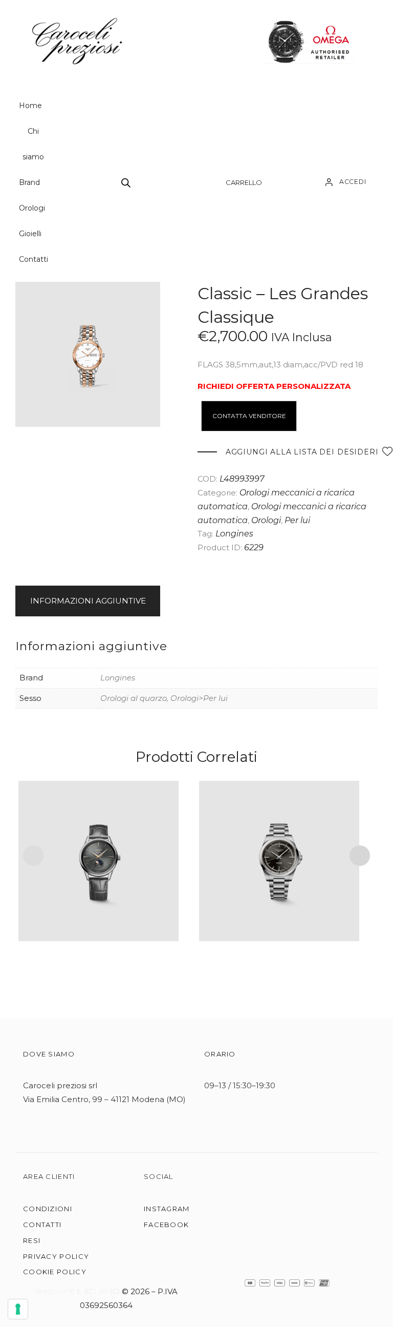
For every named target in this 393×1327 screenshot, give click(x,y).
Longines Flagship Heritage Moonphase (98, 847)
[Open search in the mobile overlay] (126, 182)
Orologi (32, 208)
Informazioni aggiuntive (88, 601)
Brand (29, 182)
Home (30, 105)
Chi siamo (33, 144)
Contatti (33, 259)
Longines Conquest (279, 847)
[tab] (89, 601)
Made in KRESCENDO (78, 1291)
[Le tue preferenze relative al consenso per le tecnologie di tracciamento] (18, 1309)
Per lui (297, 520)
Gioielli (30, 233)
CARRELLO (244, 182)
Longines (234, 533)
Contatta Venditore (249, 416)
